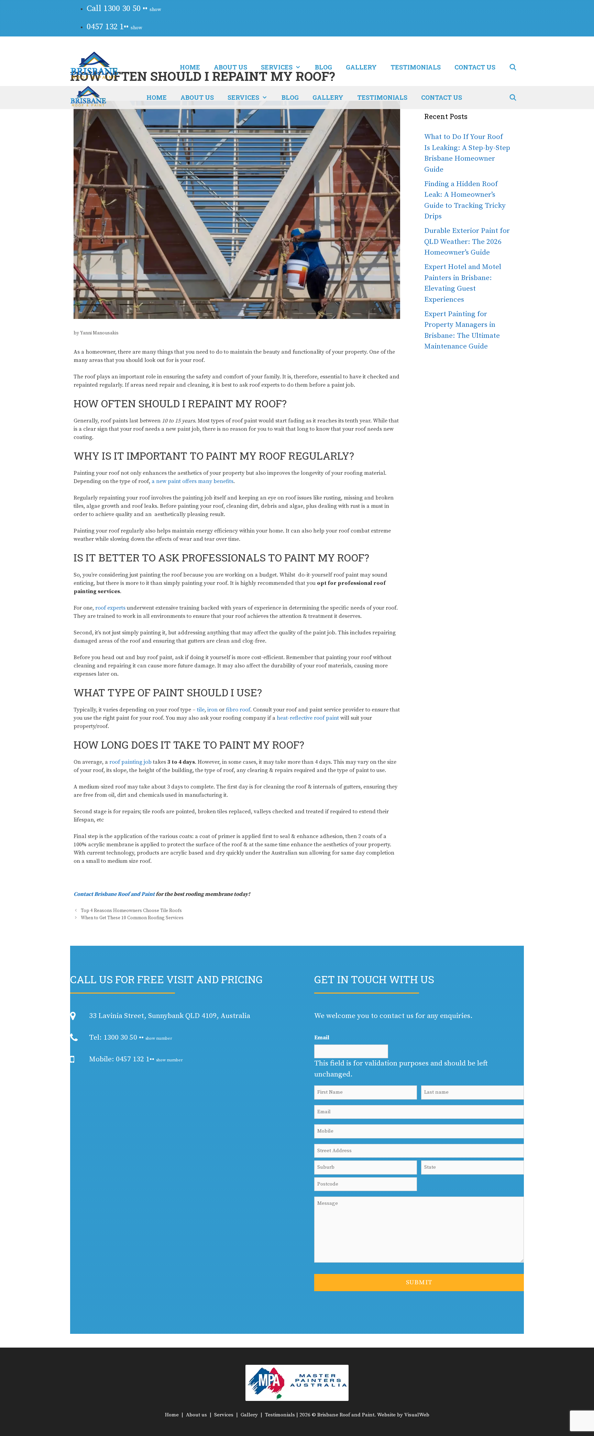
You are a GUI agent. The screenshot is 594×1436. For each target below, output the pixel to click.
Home (190, 67)
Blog (323, 67)
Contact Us (474, 67)
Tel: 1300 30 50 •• (130, 1037)
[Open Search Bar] (513, 67)
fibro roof (238, 709)
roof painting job (130, 762)
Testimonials (415, 67)
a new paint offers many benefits (192, 481)
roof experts (110, 607)
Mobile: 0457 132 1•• (136, 1059)
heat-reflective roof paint (308, 718)
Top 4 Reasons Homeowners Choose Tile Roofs (131, 911)
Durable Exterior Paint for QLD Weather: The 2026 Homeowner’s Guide (467, 241)
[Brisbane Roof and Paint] (88, 97)
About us (230, 67)
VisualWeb (416, 1415)
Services (277, 67)
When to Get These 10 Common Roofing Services (132, 918)
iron (212, 709)
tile (201, 709)
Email (321, 1037)
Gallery (361, 67)
